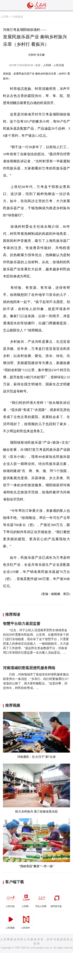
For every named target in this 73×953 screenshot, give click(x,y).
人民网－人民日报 (53, 65)
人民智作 (25, 927)
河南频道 (18, 16)
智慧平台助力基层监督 (21, 623)
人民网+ (26, 906)
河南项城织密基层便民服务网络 (29, 668)
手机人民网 (40, 906)
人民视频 (10, 927)
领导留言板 (56, 906)
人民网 (4, 16)
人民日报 (10, 906)
